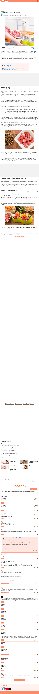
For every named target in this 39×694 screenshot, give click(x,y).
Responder (2, 502)
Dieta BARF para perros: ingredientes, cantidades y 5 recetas (33, 461)
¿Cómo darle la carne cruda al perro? (9, 69)
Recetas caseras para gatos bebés (7, 452)
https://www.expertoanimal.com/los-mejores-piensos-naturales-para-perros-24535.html (15, 545)
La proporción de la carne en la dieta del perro (11, 67)
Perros (34, 48)
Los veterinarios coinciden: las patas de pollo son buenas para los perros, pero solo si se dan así (14, 468)
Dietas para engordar (18, 403)
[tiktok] (10, 689)
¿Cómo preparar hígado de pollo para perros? (9, 448)
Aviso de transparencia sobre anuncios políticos (7, 693)
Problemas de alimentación (9, 403)
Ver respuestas (3, 583)
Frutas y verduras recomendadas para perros (9, 447)
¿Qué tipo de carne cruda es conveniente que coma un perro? (13, 68)
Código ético (15, 693)
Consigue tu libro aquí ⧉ (19, 236)
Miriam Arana (6, 15)
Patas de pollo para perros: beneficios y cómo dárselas (10, 444)
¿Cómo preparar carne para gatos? (33, 466)
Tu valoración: (13, 486)
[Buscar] (37, 1)
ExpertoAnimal (2, 9)
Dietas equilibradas (26, 403)
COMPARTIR (34, 1)
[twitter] (2, 689)
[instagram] (4, 689)
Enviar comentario (34, 489)
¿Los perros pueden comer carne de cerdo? (14, 461)
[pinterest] (8, 689)
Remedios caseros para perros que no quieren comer (10, 445)
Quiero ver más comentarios (19, 680)
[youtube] (6, 689)
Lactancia (31, 403)
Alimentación (6, 9)
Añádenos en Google (16, 47)
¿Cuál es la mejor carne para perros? (17, 61)
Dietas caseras (10, 9)
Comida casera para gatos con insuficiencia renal (9, 453)
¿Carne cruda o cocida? (7, 65)
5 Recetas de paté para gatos (6, 455)
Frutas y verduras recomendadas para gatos (9, 450)
